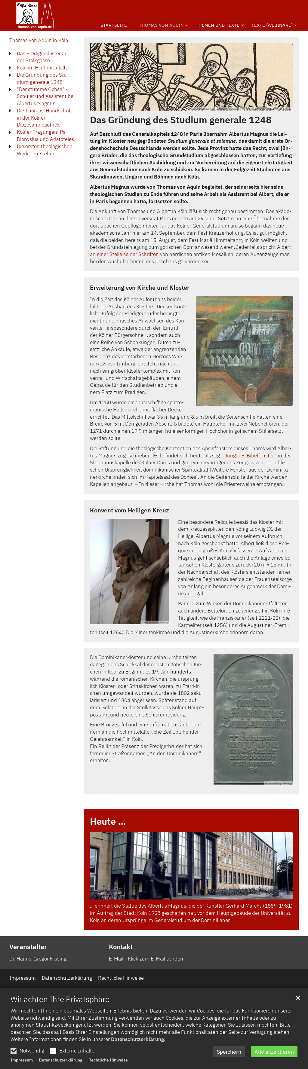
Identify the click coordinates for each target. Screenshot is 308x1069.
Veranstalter (28, 946)
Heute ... (108, 821)
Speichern (229, 1051)
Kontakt (121, 946)
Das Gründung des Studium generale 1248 (181, 120)
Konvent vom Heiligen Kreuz (129, 510)
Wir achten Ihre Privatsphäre (60, 999)
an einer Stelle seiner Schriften (124, 254)
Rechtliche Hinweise (108, 1060)
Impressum (22, 1060)
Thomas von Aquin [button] (161, 25)
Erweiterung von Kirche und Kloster (139, 287)
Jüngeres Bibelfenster (249, 455)
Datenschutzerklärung (137, 1039)
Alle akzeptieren (274, 1051)
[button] (217, 26)
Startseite (113, 25)
